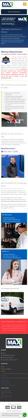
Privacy (3, 371)
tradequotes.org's (5, 383)
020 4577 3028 (6, 397)
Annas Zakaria (8, 247)
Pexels (15, 125)
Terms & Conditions (6, 369)
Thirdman (7, 283)
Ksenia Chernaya (8, 125)
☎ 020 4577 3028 (9, 151)
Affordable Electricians (8, 355)
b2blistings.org (5, 382)
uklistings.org (4, 380)
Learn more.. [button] (16, 415)
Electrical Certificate (7, 357)
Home (4, 353)
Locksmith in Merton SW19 (9, 360)
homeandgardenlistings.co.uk (9, 385)
